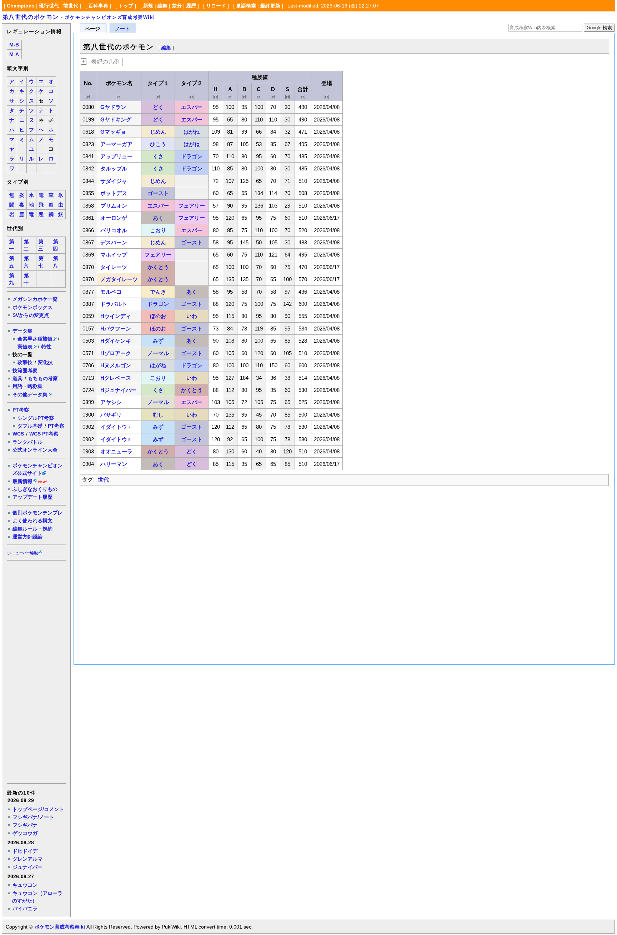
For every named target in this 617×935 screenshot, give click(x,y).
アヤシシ (111, 402)
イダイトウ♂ (115, 427)
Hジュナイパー (118, 390)
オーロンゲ (113, 218)
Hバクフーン (115, 328)
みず (158, 341)
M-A (14, 54)
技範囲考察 (24, 370)
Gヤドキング (115, 119)
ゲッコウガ (24, 833)
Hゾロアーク (115, 353)
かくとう (158, 267)
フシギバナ (24, 825)
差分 (177, 6)
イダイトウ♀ (115, 439)
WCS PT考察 (44, 434)
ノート (122, 28)
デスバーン (113, 242)
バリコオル (113, 230)
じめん (158, 132)
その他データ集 (29, 394)
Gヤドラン (113, 107)
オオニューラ (116, 451)
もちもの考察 (43, 378)
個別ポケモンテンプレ (37, 513)
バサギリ (111, 415)
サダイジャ (113, 181)
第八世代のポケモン (30, 17)
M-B (14, 45)
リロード (216, 6)
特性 (46, 346)
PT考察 (20, 410)
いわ (191, 316)
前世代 (70, 6)
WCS (18, 434)
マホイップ (113, 255)
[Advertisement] (35, 671)
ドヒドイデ (24, 851)
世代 (103, 480)
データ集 (22, 331)
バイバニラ (24, 908)
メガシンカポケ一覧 (34, 299)
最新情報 (22, 481)
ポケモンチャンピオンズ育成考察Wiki (110, 17)
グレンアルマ (27, 859)
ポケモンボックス (32, 307)
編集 (162, 6)
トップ (125, 6)
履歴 (191, 6)
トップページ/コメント (38, 809)
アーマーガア (116, 144)
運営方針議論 (27, 536)
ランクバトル (27, 442)
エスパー (191, 107)
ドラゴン (191, 156)
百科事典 (98, 6)
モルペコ (111, 292)
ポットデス (113, 193)
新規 (148, 6)
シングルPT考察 (35, 418)
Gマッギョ (113, 132)
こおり (158, 230)
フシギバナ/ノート (33, 817)
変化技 (45, 362)
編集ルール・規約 (32, 529)
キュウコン (24, 885)
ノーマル (158, 353)
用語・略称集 (27, 386)
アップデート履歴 (32, 497)
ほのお (158, 316)
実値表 (24, 346)
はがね (192, 132)
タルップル (113, 168)
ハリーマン (113, 464)
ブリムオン (113, 206)
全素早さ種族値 (34, 339)
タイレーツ (113, 267)
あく (158, 218)
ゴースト (158, 193)
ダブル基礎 (29, 426)
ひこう (158, 144)
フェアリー (191, 206)
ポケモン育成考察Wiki (60, 927)
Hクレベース (115, 378)
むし (158, 415)
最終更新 (270, 6)
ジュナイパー (27, 867)
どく (158, 107)
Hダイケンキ (115, 341)
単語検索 (246, 6)
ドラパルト (113, 304)
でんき (158, 292)
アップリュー (116, 156)
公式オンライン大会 (34, 450)
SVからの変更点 (30, 315)
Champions (21, 6)
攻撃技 (24, 362)
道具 (17, 378)
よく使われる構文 (32, 520)
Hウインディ (115, 316)
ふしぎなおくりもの (34, 489)
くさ (158, 156)
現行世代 (49, 6)
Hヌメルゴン (115, 365)
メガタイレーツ (119, 279)
